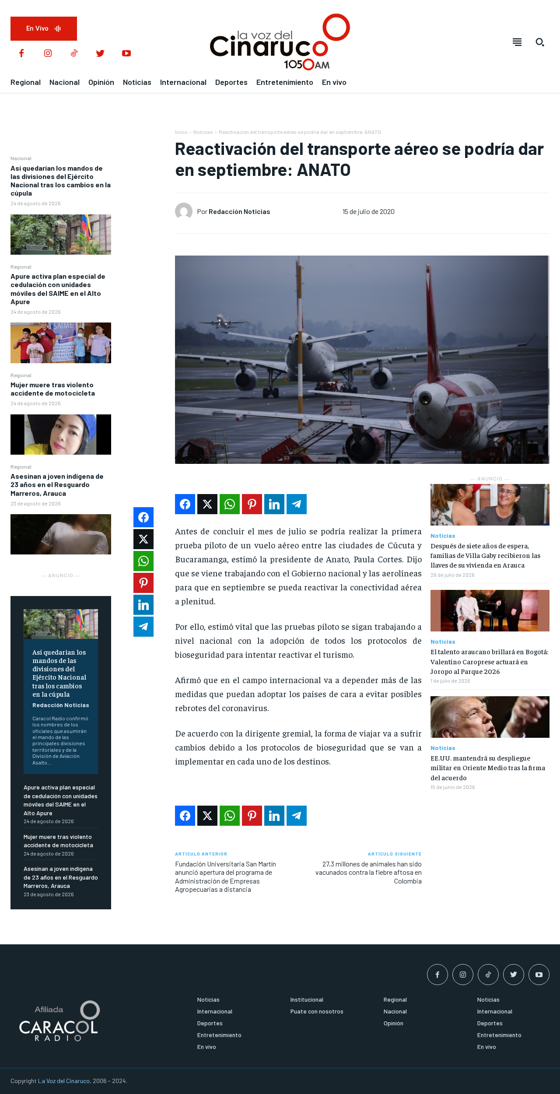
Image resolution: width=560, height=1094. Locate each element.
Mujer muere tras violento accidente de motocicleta (52, 388)
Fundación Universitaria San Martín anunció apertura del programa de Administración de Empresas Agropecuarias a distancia (225, 876)
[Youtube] (126, 54)
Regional (21, 266)
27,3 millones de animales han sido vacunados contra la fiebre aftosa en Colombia (368, 871)
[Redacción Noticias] (186, 211)
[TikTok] (74, 54)
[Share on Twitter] (207, 504)
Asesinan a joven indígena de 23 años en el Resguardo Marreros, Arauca (57, 484)
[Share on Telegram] (297, 504)
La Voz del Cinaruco (64, 1080)
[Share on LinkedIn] (274, 504)
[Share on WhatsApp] (230, 504)
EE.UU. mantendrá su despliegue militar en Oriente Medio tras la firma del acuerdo (487, 767)
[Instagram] (48, 54)
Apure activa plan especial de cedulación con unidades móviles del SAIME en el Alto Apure (57, 288)
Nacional (21, 158)
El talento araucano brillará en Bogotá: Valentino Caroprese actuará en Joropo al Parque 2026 (489, 661)
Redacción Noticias (60, 704)
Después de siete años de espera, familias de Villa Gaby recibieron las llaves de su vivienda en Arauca (485, 555)
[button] (540, 42)
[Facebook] (21, 54)
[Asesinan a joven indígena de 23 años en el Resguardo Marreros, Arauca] (60, 534)
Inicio (181, 132)
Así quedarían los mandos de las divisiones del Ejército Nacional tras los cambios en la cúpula (60, 180)
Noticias (203, 132)
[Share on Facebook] (185, 504)
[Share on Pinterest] (252, 504)
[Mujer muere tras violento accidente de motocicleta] (60, 434)
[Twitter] (100, 54)
